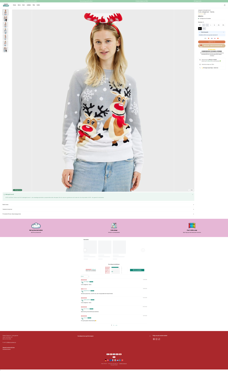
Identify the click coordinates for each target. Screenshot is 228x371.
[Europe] (110, 360)
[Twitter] (159, 339)
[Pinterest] (156, 339)
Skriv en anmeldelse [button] (137, 270)
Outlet (38, 5)
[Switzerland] (122, 360)
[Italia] (115, 360)
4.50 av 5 (94, 269)
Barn (23, 5)
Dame (14, 5)
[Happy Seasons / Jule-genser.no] (6, 5)
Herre (19, 5)
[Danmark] (108, 360)
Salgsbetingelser (7, 349)
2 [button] (113, 325)
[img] (84, 279)
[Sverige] (120, 360)
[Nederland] (118, 360)
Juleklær (29, 5)
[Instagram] (154, 339)
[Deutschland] (106, 360)
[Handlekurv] (224, 5)
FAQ (34, 5)
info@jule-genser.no (11, 342)
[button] (107, 267)
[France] (113, 360)
